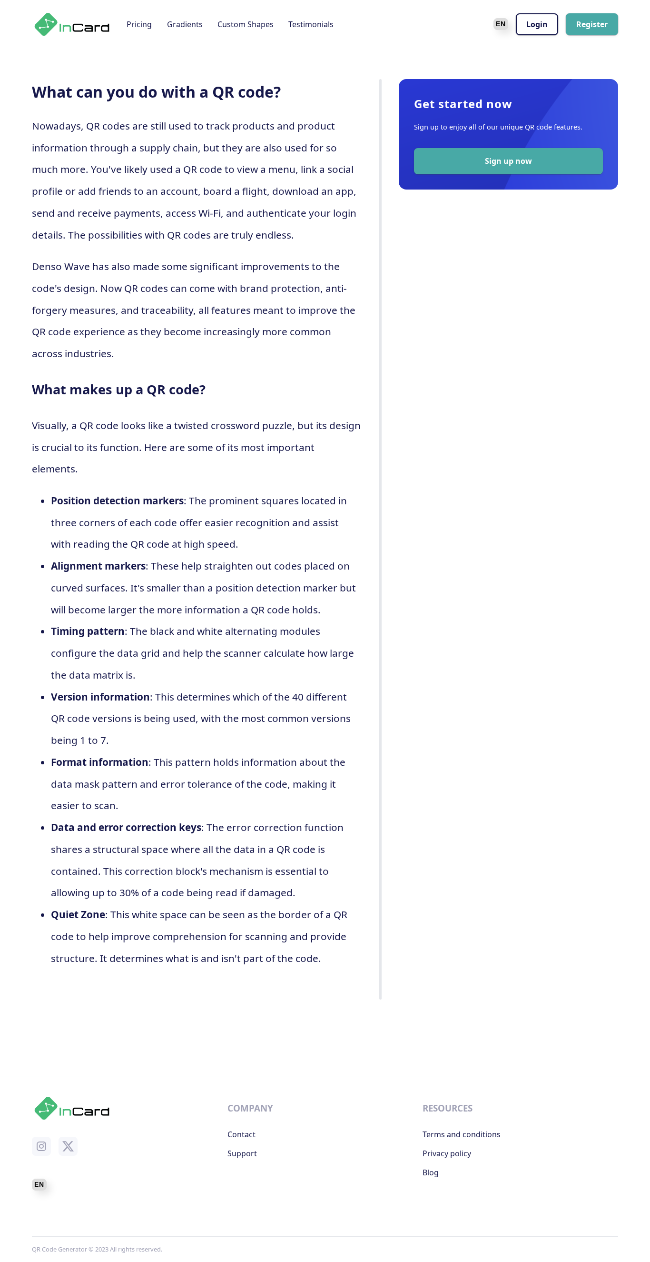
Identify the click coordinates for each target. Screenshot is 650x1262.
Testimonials (311, 24)
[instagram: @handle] (41, 1146)
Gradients (185, 24)
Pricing (139, 24)
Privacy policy (447, 1153)
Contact (241, 1134)
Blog (431, 1172)
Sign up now (508, 161)
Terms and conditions (462, 1134)
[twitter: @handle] (68, 1146)
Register (592, 24)
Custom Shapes (245, 24)
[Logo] (72, 24)
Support (242, 1153)
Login (537, 24)
